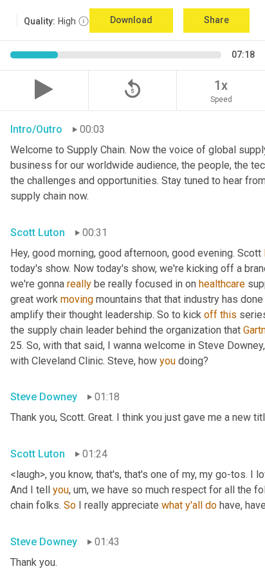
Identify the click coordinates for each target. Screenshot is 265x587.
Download (131, 20)
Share (216, 20)
